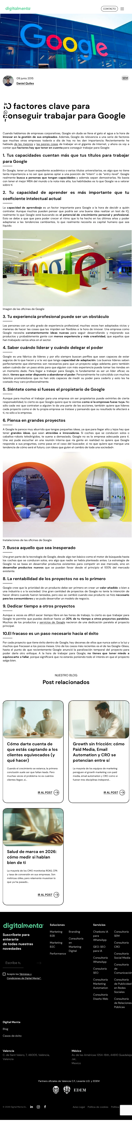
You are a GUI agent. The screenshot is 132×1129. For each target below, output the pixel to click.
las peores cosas (47, 144)
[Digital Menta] (18, 8)
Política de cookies (98, 1106)
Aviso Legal (79, 1106)
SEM (125, 78)
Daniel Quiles (25, 83)
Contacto (109, 8)
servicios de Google (52, 622)
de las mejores (23, 144)
